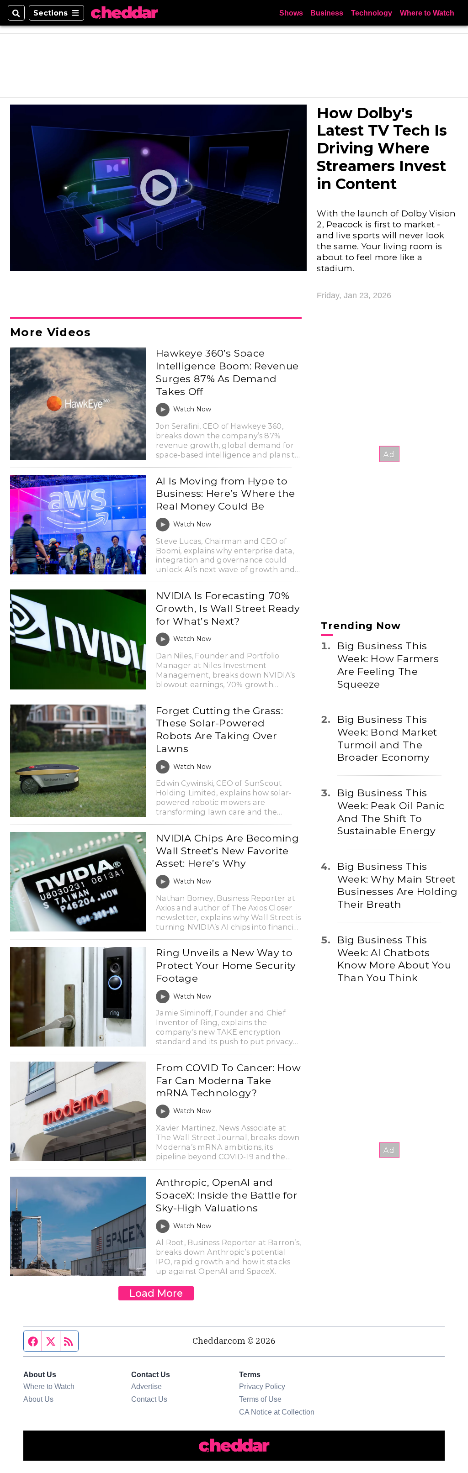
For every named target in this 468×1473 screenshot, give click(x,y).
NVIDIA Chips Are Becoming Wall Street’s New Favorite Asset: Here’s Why (227, 850)
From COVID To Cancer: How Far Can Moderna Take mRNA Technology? (228, 1080)
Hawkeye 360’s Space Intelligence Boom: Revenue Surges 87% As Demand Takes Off (227, 372)
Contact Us (149, 1399)
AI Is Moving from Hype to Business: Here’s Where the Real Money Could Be (225, 493)
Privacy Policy (262, 1386)
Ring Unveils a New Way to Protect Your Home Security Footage (226, 965)
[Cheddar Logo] (124, 13)
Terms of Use (260, 1399)
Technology (371, 12)
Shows (291, 12)
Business (326, 12)
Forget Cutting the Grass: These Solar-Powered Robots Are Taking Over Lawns (219, 729)
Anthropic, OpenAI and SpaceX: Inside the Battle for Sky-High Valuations (227, 1194)
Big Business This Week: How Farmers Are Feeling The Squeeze (388, 664)
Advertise (146, 1386)
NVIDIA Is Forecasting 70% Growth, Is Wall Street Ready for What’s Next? (228, 607)
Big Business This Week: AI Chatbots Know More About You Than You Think (394, 959)
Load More (156, 1293)
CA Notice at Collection (276, 1412)
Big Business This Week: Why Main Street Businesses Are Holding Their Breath (397, 885)
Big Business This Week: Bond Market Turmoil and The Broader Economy (387, 738)
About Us (38, 1399)
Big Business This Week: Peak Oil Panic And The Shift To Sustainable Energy (390, 811)
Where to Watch (427, 12)
